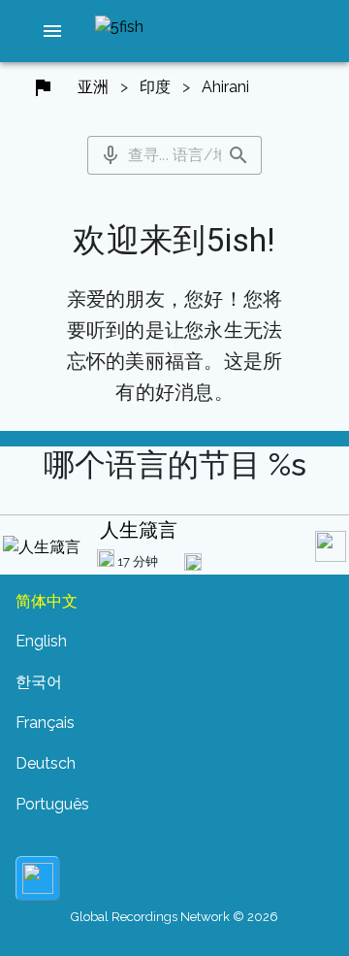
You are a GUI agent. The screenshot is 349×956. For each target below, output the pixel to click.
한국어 (39, 682)
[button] (52, 31)
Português (52, 804)
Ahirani (225, 87)
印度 (155, 87)
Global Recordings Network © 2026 (174, 916)
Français (45, 722)
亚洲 (93, 87)
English (41, 641)
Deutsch (46, 763)
